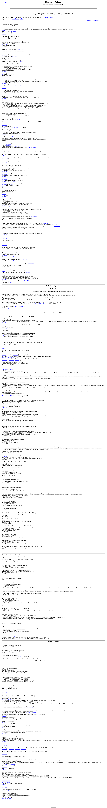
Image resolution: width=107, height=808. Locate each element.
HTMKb (20, 61)
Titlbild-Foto (21, 656)
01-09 (3, 798)
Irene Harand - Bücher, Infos (9, 369)
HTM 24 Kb (4, 456)
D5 (12, 127)
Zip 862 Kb (4, 784)
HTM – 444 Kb (5, 158)
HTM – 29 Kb (4, 692)
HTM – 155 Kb (5, 687)
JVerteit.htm (17, 360)
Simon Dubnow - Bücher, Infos (10, 636)
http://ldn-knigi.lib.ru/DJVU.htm (40, 303)
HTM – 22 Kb (17, 146)
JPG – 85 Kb (4, 767)
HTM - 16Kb (4, 787)
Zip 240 (4, 176)
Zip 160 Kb (4, 685)
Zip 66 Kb (4, 109)
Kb (18, 119)
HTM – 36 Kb (4, 340)
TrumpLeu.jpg (11, 357)
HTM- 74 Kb (10, 206)
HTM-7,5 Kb (11, 749)
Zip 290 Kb (8, 144)
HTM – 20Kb (4, 754)
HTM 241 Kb (57, 226)
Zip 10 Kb (4, 722)
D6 (14, 127)
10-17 (6, 798)
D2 (5, 127)
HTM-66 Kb (23, 749)
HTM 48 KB (54, 224)
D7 (17, 127)
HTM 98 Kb (4, 249)
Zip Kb (8, 145)
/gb (9, 308)
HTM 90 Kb (4, 245)
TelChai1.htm (4, 360)
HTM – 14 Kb (4, 689)
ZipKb (4, 30)
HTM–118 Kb (4, 749)
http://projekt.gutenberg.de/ (29, 707)
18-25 (10, 798)
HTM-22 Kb (17, 749)
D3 (7, 127)
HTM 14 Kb (4, 234)
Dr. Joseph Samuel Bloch (8, 395)
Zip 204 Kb (4, 720)
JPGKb (13, 31)
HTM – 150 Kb (18, 85)
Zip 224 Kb (7, 796)
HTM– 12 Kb (4, 769)
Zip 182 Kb (4, 322)
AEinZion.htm (4, 335)
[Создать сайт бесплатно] (53, 807)
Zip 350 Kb (4, 355)
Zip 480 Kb (15, 355)
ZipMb (13, 184)
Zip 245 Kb (4, 741)
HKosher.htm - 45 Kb (6, 790)
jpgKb (14, 56)
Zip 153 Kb (4, 727)
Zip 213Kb (4, 662)
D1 (2, 127)
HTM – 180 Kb (32, 147)
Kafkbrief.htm (4, 328)
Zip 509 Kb (4, 733)
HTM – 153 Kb (5, 152)
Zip (2, 46)
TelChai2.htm (11, 360)
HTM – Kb (4, 162)
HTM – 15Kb (4, 407)
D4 (9, 127)
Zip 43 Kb (38, 227)
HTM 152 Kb (20, 49)
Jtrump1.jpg (4, 357)
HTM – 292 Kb (5, 155)
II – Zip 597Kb (12, 764)
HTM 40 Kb (4, 453)
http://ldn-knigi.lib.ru (47, 17)
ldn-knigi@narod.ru (20, 306)
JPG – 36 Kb (4, 745)
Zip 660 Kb (4, 716)
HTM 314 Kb (4, 238)
